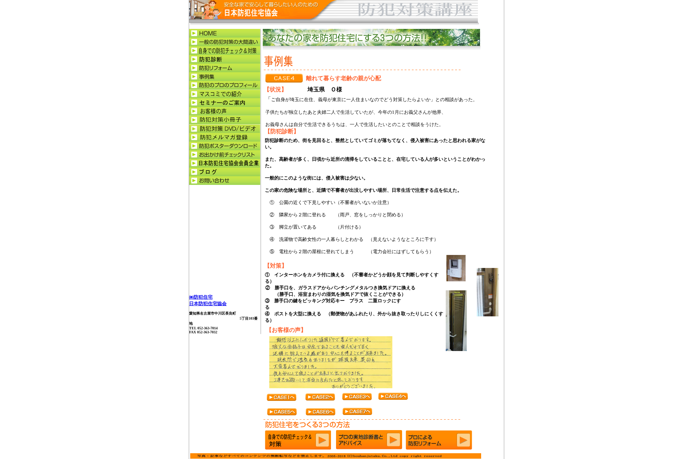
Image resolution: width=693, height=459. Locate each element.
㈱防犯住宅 (201, 297)
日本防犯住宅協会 (208, 303)
